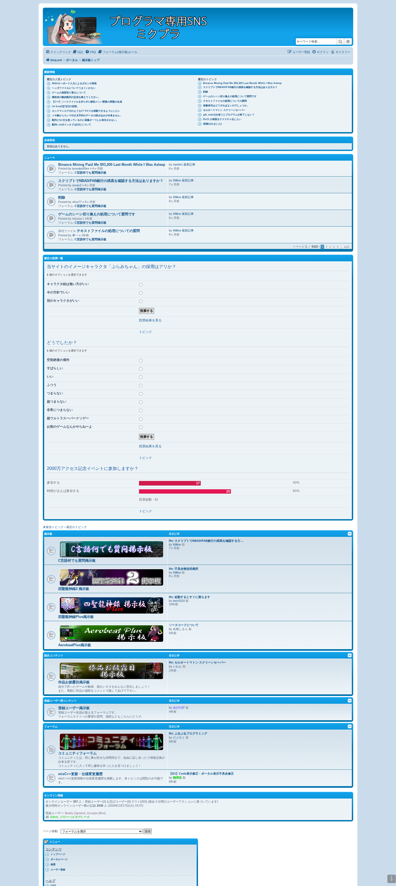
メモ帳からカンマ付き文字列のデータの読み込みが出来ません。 (87, 115)
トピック (145, 332)
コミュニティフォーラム (77, 753)
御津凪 (177, 777)
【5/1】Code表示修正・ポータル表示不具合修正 (201, 773)
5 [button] (337, 247)
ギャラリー (343, 52)
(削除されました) (212, 123)
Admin (54, 816)
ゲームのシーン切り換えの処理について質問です (229, 96)
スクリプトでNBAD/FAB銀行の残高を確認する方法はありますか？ (240, 87)
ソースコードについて (184, 625)
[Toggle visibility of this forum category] (350, 534)
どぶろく (179, 737)
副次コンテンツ (53, 655)
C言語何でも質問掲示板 (90, 172)
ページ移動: (50, 831)
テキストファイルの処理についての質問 (225, 101)
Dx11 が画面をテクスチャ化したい (222, 119)
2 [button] (326, 247)
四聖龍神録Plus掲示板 (76, 617)
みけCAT (179, 707)
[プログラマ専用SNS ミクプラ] (130, 27)
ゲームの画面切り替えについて (69, 92)
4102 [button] (346, 247)
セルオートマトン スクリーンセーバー (224, 110)
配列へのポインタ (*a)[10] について (71, 124)
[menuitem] (77, 52)
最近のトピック (76, 527)
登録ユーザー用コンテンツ (60, 700)
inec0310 (179, 600)
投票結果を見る (150, 320)
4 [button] (334, 247)
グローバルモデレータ (74, 816)
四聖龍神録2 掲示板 (73, 589)
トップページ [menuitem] (58, 854)
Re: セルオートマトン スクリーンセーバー (197, 662)
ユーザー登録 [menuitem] (58, 869)
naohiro (178, 164)
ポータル (72, 60)
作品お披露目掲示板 (74, 682)
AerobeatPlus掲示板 (74, 645)
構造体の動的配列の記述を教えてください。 (76, 97)
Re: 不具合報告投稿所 (183, 568)
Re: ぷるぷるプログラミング (188, 733)
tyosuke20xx (80, 168)
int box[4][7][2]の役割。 (65, 106)
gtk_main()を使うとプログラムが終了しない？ (229, 114)
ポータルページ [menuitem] (59, 859)
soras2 (76, 185)
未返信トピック (53, 527)
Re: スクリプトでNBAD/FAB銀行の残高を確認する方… (206, 540)
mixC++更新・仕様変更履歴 (80, 774)
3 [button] (330, 247)
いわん (177, 666)
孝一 (75, 235)
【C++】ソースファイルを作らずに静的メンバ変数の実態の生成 (87, 101)
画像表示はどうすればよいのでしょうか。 (226, 105)
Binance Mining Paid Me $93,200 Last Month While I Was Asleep (242, 83)
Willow (177, 180)
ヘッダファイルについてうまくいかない (74, 88)
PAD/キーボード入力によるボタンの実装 (74, 83)
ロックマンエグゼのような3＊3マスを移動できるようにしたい (86, 111)
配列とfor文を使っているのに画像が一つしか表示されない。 (85, 120)
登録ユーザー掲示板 (74, 708)
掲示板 (48, 533)
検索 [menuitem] (53, 864)
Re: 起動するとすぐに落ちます (189, 597)
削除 (205, 91)
